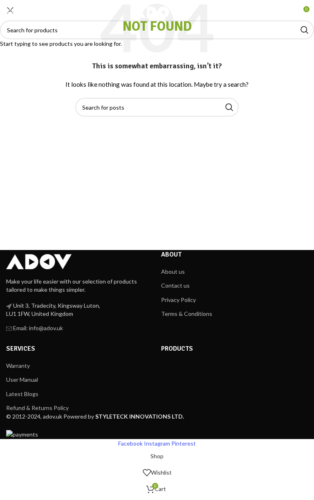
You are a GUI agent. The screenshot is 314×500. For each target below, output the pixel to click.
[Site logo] (157, 11)
